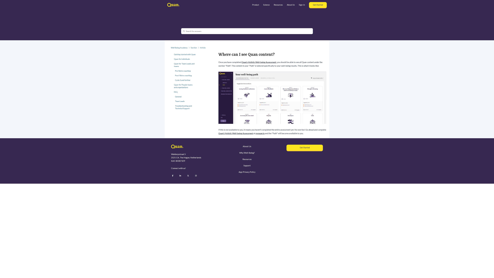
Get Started (318, 5)
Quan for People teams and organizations (183, 86)
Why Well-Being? (247, 152)
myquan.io (260, 133)
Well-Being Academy (179, 48)
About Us (291, 5)
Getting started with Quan (185, 54)
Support (247, 165)
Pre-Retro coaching (183, 71)
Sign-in (302, 5)
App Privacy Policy (247, 172)
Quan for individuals (182, 59)
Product (255, 5)
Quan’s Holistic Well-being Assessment (259, 62)
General (178, 96)
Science (266, 5)
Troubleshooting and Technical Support (183, 107)
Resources (278, 5)
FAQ (176, 92)
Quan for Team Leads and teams (184, 65)
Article (203, 48)
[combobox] (248, 31)
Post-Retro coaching (183, 75)
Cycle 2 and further (182, 80)
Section (194, 48)
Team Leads (180, 101)
